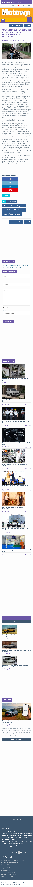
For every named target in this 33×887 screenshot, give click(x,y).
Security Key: (7, 308)
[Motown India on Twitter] (13, 5)
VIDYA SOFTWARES (15, 885)
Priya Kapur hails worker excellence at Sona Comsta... (15, 422)
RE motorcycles (19, 210)
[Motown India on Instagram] (23, 5)
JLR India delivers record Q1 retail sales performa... (14, 400)
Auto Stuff (7, 700)
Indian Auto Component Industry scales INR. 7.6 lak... (16, 464)
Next (12, 25)
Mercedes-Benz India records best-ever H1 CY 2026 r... (16, 443)
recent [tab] (16, 618)
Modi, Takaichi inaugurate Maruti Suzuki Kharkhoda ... (15, 486)
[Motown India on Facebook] (7, 5)
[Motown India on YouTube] (18, 5)
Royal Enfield (12, 202)
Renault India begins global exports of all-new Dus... (15, 529)
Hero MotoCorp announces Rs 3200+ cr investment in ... (14, 507)
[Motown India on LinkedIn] (29, 5)
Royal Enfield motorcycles (12, 214)
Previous (19, 25)
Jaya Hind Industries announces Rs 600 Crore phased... (15, 379)
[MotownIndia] (16, 12)
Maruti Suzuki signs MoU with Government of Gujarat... (16, 550)
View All (27, 25)
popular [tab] (16, 621)
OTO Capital (7, 210)
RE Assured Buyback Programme (14, 206)
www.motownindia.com (14, 843)
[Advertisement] (16, 243)
